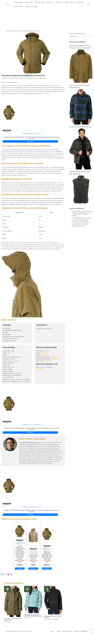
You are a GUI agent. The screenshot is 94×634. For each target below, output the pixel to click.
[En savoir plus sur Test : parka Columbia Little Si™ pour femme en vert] (13, 601)
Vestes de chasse (48, 619)
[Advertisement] (47, 19)
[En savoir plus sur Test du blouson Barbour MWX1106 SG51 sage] (53, 600)
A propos (52, 631)
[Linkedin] (11, 574)
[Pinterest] (8, 574)
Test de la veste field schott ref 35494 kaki (80, 126)
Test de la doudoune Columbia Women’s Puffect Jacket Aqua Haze (33, 615)
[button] (88, 4)
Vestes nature (42, 78)
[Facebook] (2, 574)
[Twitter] (5, 574)
